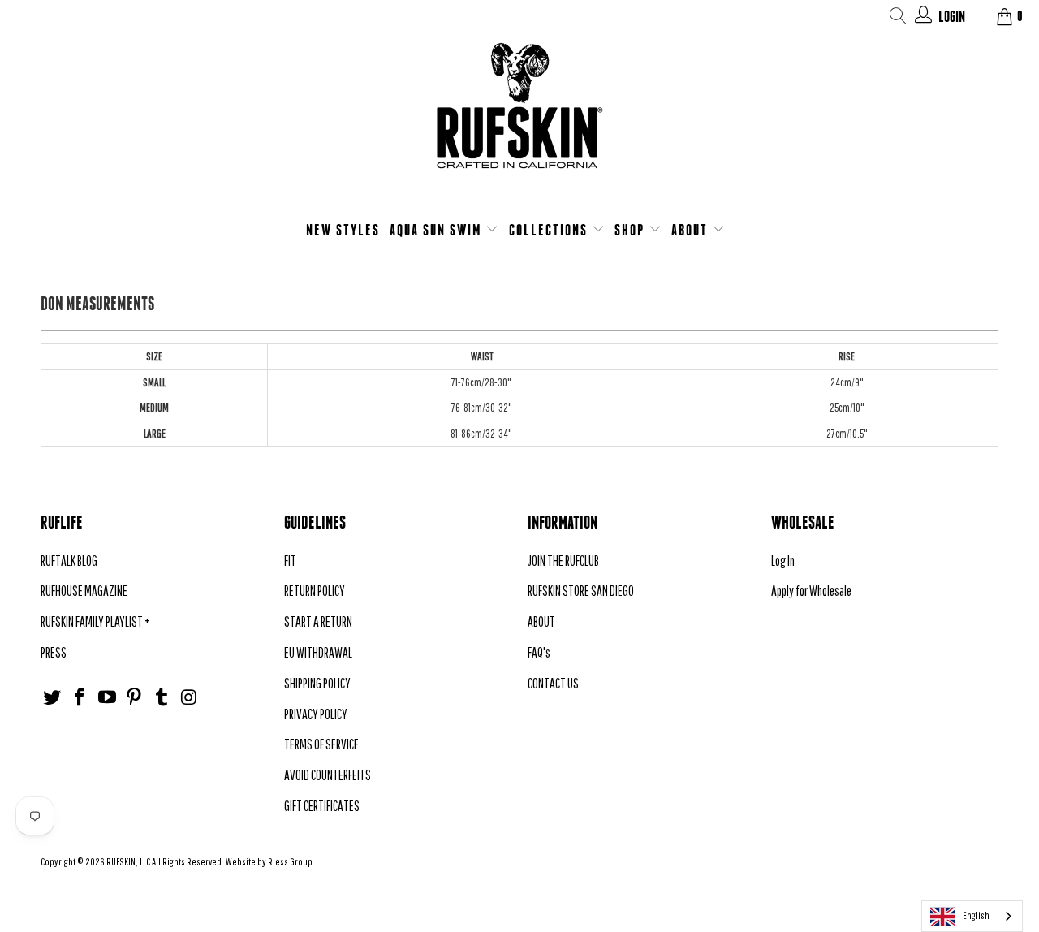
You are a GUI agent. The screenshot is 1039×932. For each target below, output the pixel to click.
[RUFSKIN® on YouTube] (107, 698)
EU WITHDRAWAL (318, 652)
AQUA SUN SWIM (438, 229)
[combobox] (972, 916)
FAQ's (539, 652)
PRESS (54, 652)
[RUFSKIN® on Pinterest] (135, 698)
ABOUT (691, 229)
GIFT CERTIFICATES (322, 805)
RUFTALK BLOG (69, 560)
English (976, 915)
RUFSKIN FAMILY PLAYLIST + (95, 621)
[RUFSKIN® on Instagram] (189, 698)
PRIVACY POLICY (315, 714)
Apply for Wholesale (811, 590)
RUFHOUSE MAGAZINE (84, 590)
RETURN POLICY (314, 590)
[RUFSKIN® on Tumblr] (162, 698)
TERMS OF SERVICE (321, 744)
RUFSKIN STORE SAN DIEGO (581, 590)
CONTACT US (553, 683)
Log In (783, 560)
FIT (290, 560)
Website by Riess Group (269, 862)
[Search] (898, 18)
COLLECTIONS (550, 229)
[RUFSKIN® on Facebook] (80, 698)
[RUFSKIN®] (519, 115)
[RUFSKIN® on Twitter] (53, 698)
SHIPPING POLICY (317, 683)
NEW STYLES (343, 229)
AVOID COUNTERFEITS (327, 775)
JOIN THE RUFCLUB (563, 560)
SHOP (631, 229)
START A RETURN (318, 621)
